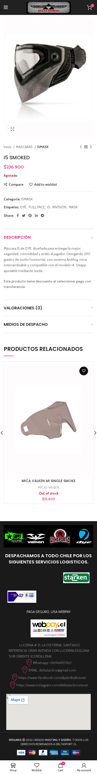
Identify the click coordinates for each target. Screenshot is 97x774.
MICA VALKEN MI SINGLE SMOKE (48, 480)
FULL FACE (37, 207)
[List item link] (48, 662)
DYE (23, 207)
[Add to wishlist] (83, 371)
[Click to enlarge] (12, 129)
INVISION (59, 207)
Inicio (8, 147)
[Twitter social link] (23, 215)
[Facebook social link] (17, 215)
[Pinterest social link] (30, 215)
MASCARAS (24, 147)
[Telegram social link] (42, 215)
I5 (48, 207)
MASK (73, 207)
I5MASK (42, 147)
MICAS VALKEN (48, 487)
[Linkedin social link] (36, 215)
